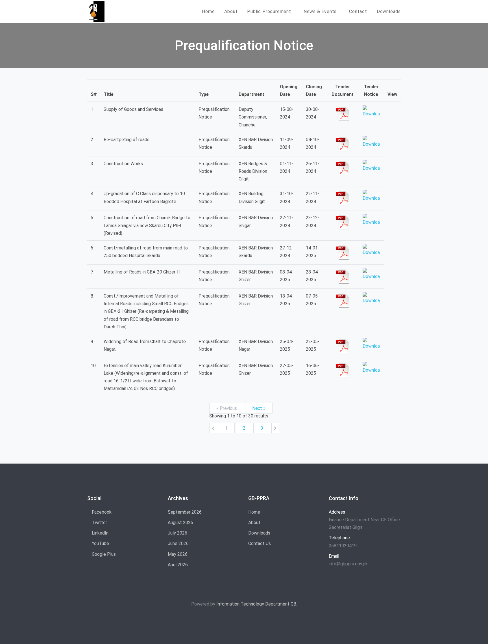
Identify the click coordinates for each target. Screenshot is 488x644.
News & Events (320, 11)
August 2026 (180, 522)
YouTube (100, 543)
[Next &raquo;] (275, 428)
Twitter (99, 522)
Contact (358, 11)
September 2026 (185, 512)
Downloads (389, 11)
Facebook (101, 512)
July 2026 (177, 533)
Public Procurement (269, 11)
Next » (258, 408)
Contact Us (259, 543)
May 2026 (178, 554)
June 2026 (178, 543)
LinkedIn (99, 533)
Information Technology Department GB (256, 604)
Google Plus (103, 554)
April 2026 (178, 564)
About (231, 11)
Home (208, 11)
